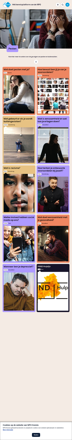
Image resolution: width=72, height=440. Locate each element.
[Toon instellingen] (58, 5)
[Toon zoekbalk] (63, 5)
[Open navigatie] (67, 5)
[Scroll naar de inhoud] (36, 62)
